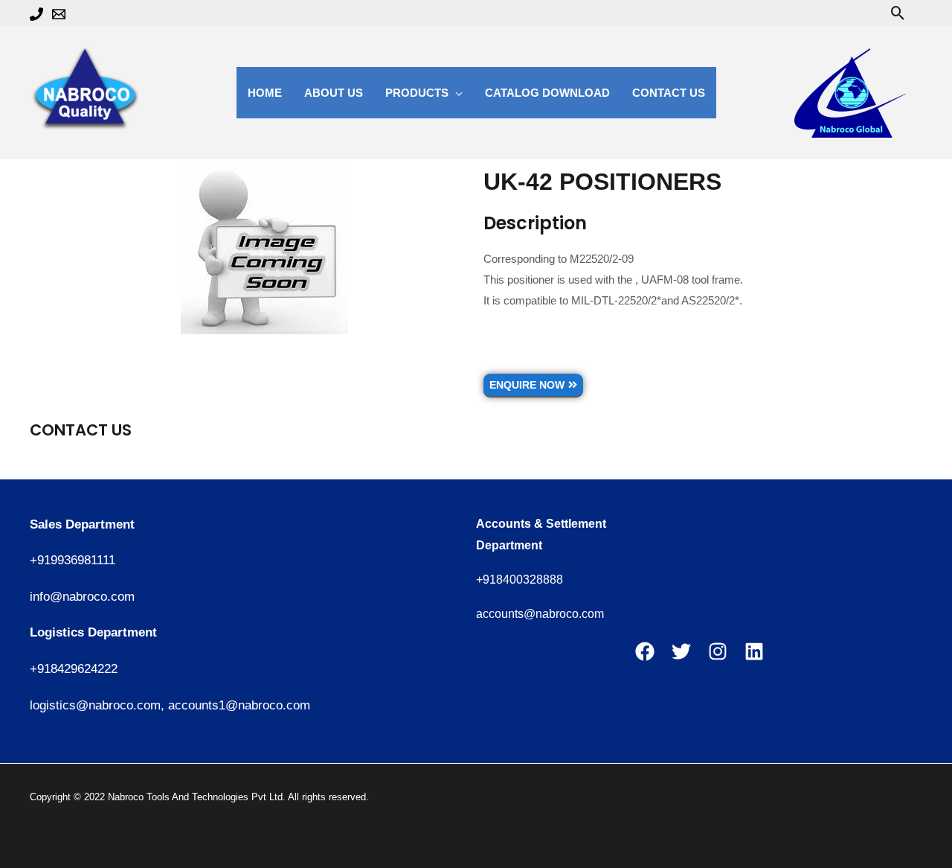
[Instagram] (717, 651)
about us (333, 92)
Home (265, 92)
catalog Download (547, 92)
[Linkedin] (754, 651)
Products (416, 92)
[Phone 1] (36, 14)
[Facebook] (644, 651)
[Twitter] (681, 651)
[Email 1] (58, 14)
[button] (898, 13)
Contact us (668, 92)
